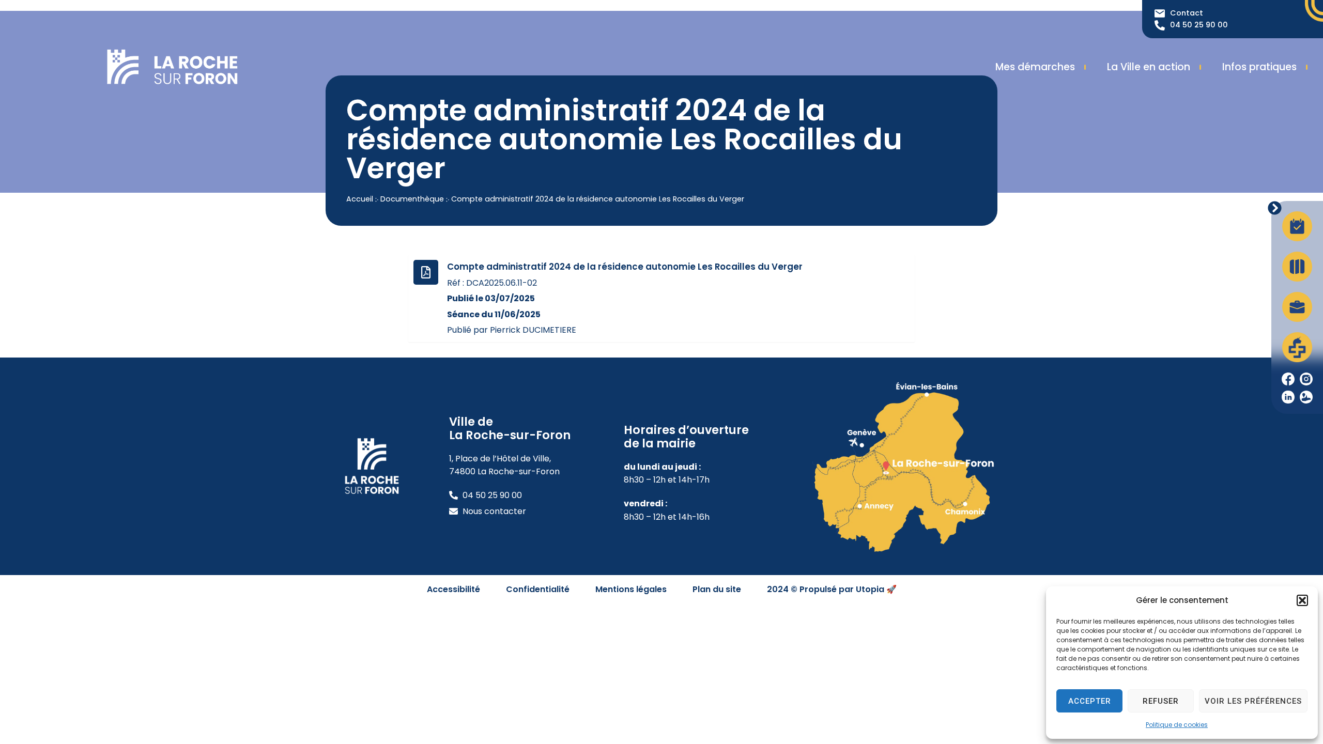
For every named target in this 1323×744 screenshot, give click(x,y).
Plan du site (717, 589)
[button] (1302, 600)
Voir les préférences (1253, 701)
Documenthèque (412, 199)
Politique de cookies (1177, 724)
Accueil (359, 199)
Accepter (1089, 701)
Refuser (1161, 701)
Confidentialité (538, 589)
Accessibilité (453, 589)
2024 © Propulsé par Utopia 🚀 (832, 589)
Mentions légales (631, 589)
